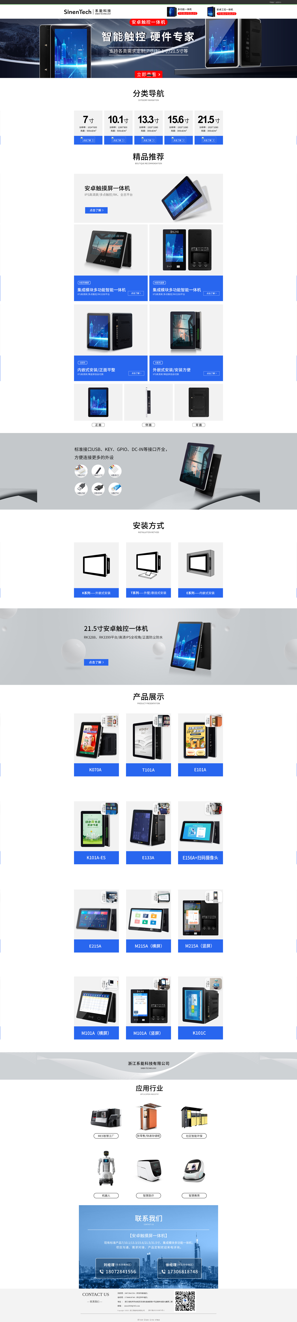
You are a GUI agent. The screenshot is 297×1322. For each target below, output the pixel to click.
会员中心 (278, 2)
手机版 (272, 2)
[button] (147, 75)
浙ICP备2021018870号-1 (156, 1310)
